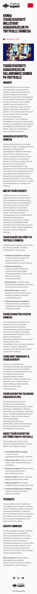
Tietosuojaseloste (18, 591)
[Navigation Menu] (30, 5)
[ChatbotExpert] (11, 5)
